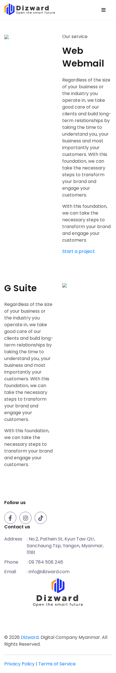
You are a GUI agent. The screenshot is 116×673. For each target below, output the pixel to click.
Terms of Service (57, 664)
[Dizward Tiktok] (42, 518)
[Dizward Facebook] (11, 518)
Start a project (78, 251)
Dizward (30, 637)
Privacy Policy (19, 664)
